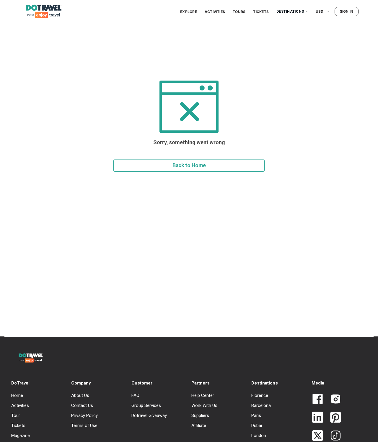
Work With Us (204, 405)
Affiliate (198, 425)
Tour (15, 415)
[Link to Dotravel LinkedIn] (318, 418)
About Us (80, 395)
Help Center (202, 395)
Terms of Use (84, 425)
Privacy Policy (84, 415)
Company (81, 383)
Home (17, 395)
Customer (141, 383)
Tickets (261, 11)
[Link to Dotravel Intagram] (333, 399)
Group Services (146, 405)
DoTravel (20, 383)
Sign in (346, 11)
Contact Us (82, 405)
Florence (259, 395)
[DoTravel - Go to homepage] (40, 11)
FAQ (135, 395)
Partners (200, 383)
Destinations (290, 11)
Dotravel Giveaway (149, 415)
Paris (256, 415)
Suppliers (200, 415)
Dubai (256, 425)
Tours (239, 11)
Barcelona (261, 405)
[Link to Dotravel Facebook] (318, 399)
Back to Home (189, 165)
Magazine (20, 435)
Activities (215, 11)
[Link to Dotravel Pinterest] (333, 418)
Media (318, 383)
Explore (188, 11)
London (258, 435)
